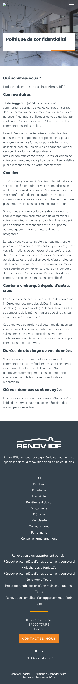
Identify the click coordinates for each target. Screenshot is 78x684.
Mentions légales (20, 673)
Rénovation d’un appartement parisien (39, 555)
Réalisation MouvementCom (39, 677)
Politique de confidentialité (50, 673)
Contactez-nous (39, 638)
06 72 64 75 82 (42, 658)
